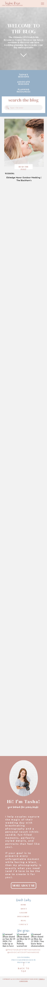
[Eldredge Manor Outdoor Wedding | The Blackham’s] (24, 143)
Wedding (9, 173)
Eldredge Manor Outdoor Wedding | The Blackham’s (24, 179)
